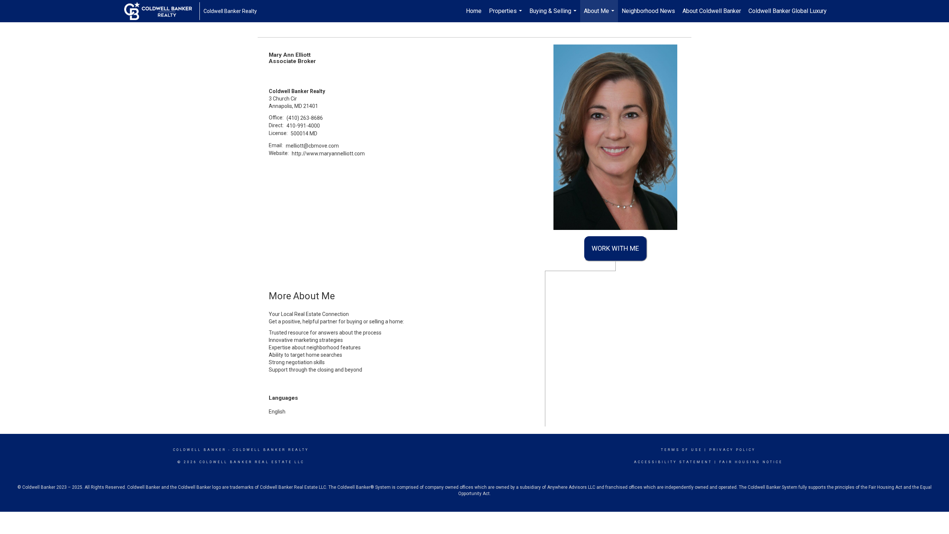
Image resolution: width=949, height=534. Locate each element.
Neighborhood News (648, 10)
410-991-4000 (303, 126)
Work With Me (615, 248)
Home (474, 10)
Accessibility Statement (673, 462)
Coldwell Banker (199, 450)
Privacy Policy (732, 450)
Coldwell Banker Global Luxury (787, 10)
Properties (506, 14)
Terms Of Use (681, 450)
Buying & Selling (553, 14)
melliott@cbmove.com (312, 146)
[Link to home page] (161, 11)
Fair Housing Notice (751, 462)
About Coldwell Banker (711, 10)
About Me (600, 14)
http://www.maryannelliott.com (328, 153)
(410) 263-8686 (305, 118)
